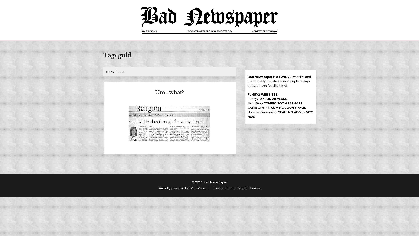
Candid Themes (248, 188)
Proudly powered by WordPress (182, 188)
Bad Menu (255, 103)
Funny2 (253, 99)
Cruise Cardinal (259, 108)
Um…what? (169, 92)
